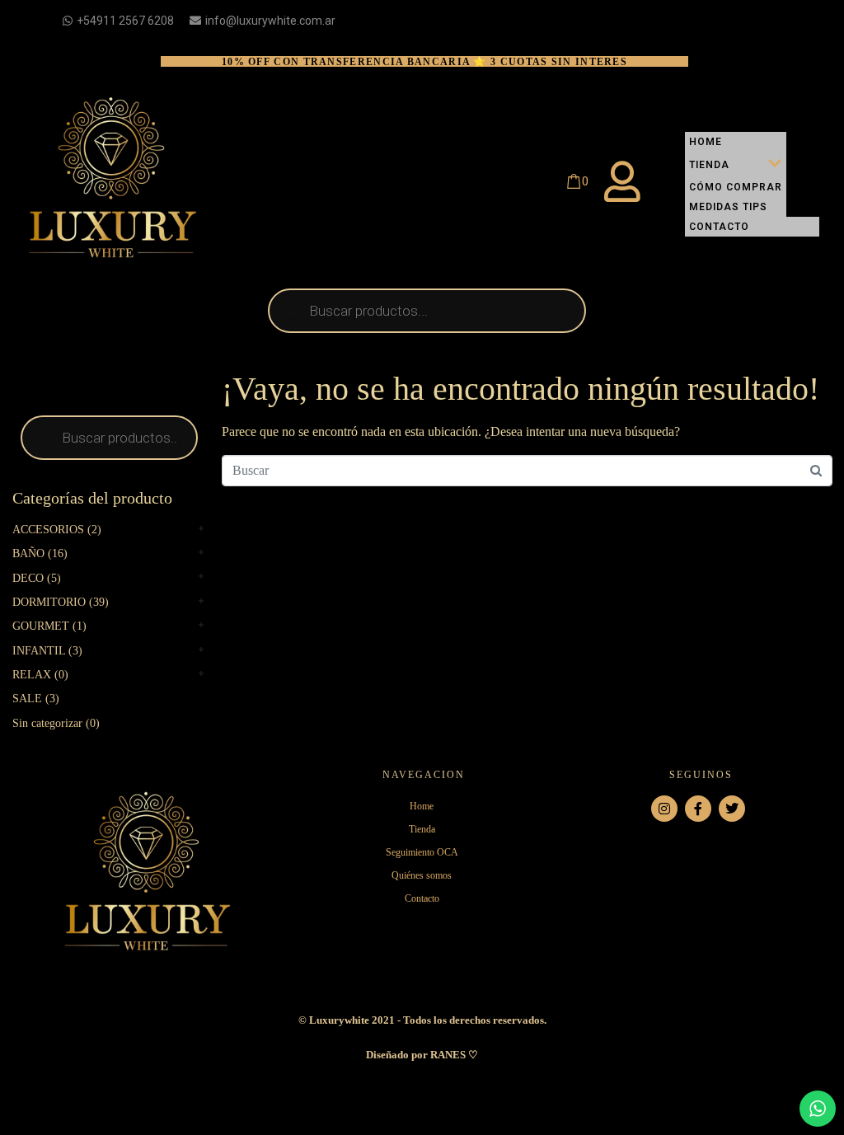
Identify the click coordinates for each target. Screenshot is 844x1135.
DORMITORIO (49, 602)
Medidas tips (728, 207)
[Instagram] (664, 808)
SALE (27, 698)
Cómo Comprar (735, 187)
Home (705, 142)
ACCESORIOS (48, 529)
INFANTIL (38, 651)
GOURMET (40, 626)
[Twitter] (732, 808)
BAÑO (28, 553)
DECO (28, 578)
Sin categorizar (47, 723)
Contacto (719, 226)
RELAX (31, 674)
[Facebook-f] (698, 808)
